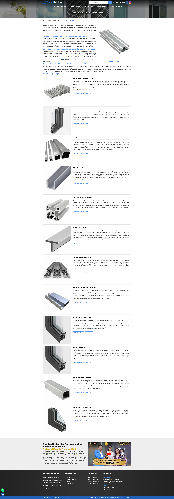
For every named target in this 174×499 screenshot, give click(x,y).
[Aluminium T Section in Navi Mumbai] (57, 240)
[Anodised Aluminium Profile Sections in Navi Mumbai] (57, 300)
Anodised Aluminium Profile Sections (85, 287)
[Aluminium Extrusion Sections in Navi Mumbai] (57, 91)
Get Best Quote (79, 93)
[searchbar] (110, 2)
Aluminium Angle (93, 483)
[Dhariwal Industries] (52, 2)
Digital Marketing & (115, 497)
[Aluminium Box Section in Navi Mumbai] (57, 150)
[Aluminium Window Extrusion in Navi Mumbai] (57, 330)
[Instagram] (130, 2)
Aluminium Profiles (94, 479)
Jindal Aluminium (102, 6)
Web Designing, (106, 497)
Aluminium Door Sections (81, 108)
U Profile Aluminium (79, 168)
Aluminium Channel (94, 485)
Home (53, 6)
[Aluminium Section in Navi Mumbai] (114, 42)
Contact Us (119, 6)
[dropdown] (80, 6)
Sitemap (68, 485)
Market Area (69, 487)
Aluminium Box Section (80, 138)
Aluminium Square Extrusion (82, 377)
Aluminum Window (79, 347)
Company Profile (62, 6)
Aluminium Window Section (82, 407)
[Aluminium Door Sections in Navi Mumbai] (57, 121)
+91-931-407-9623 (120, 2)
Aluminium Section (94, 481)
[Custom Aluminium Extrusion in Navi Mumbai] (57, 270)
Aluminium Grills (93, 477)
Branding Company (126, 497)
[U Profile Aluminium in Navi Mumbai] (57, 180)
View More (89, 93)
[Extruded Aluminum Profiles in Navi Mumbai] (57, 210)
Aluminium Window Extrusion (82, 317)
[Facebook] (127, 2)
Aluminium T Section (80, 228)
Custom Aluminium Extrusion (82, 257)
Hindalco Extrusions (88, 6)
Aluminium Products (74, 6)
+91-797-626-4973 (109, 490)
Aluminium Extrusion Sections (83, 78)
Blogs (112, 6)
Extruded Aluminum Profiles (82, 198)
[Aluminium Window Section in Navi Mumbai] (57, 420)
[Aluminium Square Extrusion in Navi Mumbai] (57, 390)
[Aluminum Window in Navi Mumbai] (57, 360)
